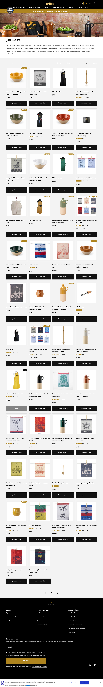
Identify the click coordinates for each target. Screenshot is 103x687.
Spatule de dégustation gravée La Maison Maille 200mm (61, 350)
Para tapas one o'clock (35, 525)
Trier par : (59, 63)
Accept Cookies (84, 682)
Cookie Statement (42, 684)
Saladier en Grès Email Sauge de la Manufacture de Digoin (15, 134)
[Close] (100, 682)
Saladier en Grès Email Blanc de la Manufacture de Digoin (38, 179)
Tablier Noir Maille (57, 92)
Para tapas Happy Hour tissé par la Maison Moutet (38, 571)
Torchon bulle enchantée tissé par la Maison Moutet (62, 395)
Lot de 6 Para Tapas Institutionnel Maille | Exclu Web (86, 221)
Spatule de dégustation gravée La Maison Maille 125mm (84, 93)
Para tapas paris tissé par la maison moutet (85, 484)
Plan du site (40, 621)
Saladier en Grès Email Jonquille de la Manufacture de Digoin (16, 93)
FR (86, 3)
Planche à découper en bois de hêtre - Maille (16, 221)
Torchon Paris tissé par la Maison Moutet (16, 307)
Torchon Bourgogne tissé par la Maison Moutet (39, 440)
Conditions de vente (73, 613)
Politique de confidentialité (75, 625)
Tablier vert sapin (57, 178)
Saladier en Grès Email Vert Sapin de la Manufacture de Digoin (16, 266)
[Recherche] (82, 3)
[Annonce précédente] (5, 11)
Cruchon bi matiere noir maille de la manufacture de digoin (38, 395)
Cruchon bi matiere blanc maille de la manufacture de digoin (86, 350)
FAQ (7, 613)
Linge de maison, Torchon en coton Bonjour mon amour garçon (15, 440)
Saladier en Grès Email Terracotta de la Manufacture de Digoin (62, 134)
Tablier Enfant (9, 349)
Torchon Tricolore (33, 265)
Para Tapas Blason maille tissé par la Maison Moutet (85, 440)
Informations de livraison (13, 617)
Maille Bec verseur (81, 307)
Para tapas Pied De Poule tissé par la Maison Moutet (15, 179)
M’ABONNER (26, 661)
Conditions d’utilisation (74, 617)
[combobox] (74, 3)
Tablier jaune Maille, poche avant (14, 394)
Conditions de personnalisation (76, 629)
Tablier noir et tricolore (35, 133)
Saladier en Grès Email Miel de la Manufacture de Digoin (84, 266)
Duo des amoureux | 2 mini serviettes (86, 178)
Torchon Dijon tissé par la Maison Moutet (61, 266)
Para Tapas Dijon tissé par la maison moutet (38, 484)
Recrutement (40, 617)
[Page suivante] (57, 593)
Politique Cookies (72, 621)
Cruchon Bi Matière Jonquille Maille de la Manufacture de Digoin (62, 308)
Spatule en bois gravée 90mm (60, 483)
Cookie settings (28, 685)
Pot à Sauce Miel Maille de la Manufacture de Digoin (36, 308)
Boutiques (39, 613)
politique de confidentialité (39, 666)
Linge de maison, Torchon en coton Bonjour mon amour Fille (61, 526)
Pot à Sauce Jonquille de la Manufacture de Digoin (16, 526)
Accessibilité (71, 632)
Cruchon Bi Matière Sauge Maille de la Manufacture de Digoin (62, 221)
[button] (20, 8)
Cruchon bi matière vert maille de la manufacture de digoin (62, 440)
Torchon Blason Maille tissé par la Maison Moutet (38, 93)
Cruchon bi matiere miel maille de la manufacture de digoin (85, 395)
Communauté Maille (42, 625)
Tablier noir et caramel (35, 220)
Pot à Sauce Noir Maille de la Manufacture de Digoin (83, 134)
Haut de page (51, 604)
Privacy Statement (47, 684)
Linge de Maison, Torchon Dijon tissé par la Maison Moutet (16, 484)
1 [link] (45, 593)
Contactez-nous (10, 621)
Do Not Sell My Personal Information (73, 682)
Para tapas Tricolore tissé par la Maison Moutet (86, 526)
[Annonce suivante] (97, 11)
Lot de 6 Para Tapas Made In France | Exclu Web (38, 350)
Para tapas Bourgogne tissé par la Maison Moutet (15, 571)
